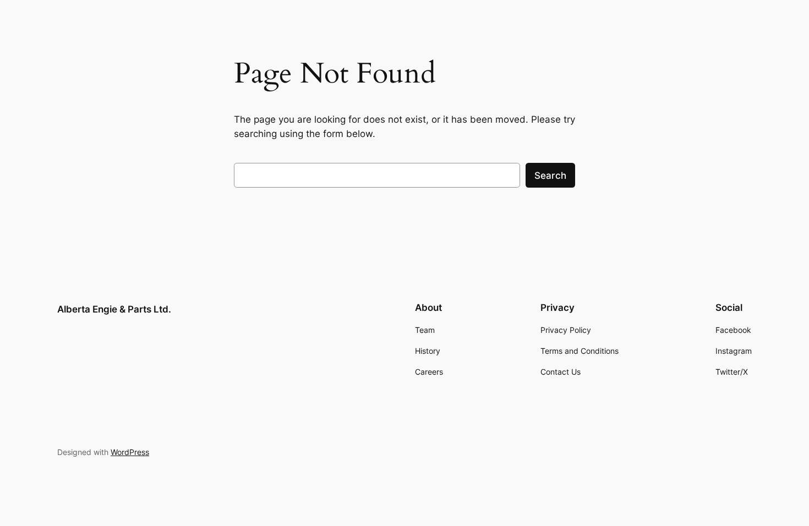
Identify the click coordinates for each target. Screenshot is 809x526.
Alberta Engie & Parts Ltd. (114, 309)
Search (550, 175)
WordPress (130, 452)
